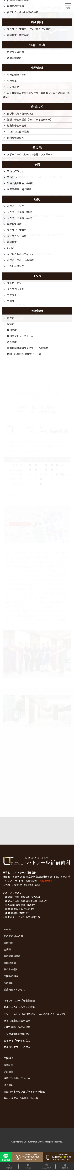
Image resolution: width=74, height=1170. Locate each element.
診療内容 (8, 942)
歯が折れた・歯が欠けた (20, 113)
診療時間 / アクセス (14, 989)
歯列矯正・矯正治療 (18, 35)
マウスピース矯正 (16, 230)
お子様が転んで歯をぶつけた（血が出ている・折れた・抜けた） (36, 94)
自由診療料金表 (12, 956)
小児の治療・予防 (16, 74)
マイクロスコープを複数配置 (19, 1000)
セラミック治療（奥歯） (20, 218)
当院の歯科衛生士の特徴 (20, 183)
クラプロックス (15, 289)
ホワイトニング (15, 206)
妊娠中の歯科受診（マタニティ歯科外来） (30, 119)
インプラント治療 (16, 236)
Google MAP (46, 1168)
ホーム (7, 929)
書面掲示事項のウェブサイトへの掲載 (24, 1091)
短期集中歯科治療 (16, 125)
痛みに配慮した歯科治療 (17, 1020)
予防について (14, 177)
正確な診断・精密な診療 (17, 1027)
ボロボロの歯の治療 (18, 131)
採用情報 (8, 983)
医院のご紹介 (11, 976)
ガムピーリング (15, 266)
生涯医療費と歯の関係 (19, 189)
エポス (10, 301)
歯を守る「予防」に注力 (17, 1040)
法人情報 (8, 1085)
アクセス (28, 1168)
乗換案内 (65, 1168)
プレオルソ (13, 86)
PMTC (10, 248)
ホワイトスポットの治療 (20, 260)
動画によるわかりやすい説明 (19, 1007)
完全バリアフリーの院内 (17, 1047)
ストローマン (14, 283)
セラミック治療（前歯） (20, 212)
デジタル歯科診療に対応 (17, 1033)
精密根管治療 (14, 224)
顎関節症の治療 (15, 6)
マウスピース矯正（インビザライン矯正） (30, 29)
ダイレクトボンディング (20, 254)
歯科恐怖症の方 (15, 137)
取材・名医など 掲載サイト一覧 (21, 1098)
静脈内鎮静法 (14, 57)
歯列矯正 (12, 242)
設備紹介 (8, 1065)
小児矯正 (12, 80)
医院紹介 (8, 1058)
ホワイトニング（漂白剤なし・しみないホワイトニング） (35, 1013)
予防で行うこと (15, 171)
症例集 (7, 949)
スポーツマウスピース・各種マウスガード (30, 154)
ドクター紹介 (11, 969)
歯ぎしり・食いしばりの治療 (22, 12)
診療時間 (9, 1168)
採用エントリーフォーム (17, 1078)
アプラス (12, 295)
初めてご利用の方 (13, 936)
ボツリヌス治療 (15, 52)
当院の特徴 (10, 962)
